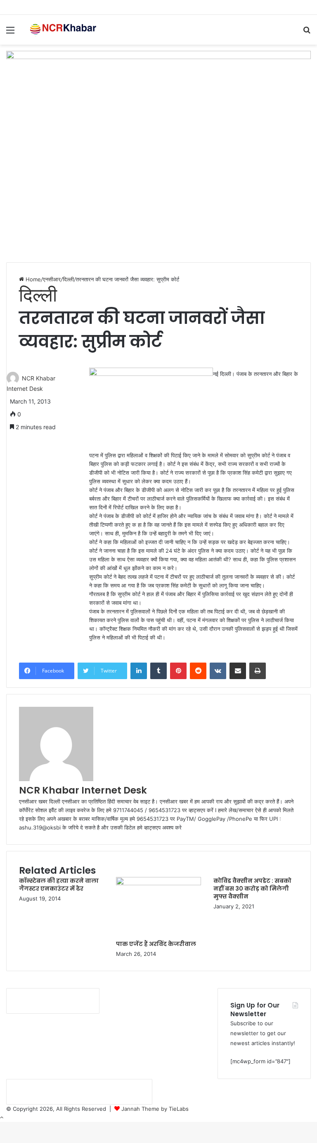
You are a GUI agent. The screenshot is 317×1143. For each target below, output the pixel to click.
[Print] (257, 671)
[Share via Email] (237, 671)
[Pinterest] (178, 671)
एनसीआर (52, 279)
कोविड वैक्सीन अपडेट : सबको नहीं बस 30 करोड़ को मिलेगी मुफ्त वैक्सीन (252, 889)
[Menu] (10, 33)
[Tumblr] (158, 671)
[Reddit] (198, 671)
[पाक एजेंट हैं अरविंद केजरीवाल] (158, 883)
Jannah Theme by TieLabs (155, 1108)
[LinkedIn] (138, 671)
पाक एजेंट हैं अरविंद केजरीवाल (156, 944)
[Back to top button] (1, 1117)
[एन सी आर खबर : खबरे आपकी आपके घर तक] (64, 30)
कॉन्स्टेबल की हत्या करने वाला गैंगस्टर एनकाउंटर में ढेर (59, 885)
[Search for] (307, 33)
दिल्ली (68, 279)
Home (32, 279)
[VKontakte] (218, 671)
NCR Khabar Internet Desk (83, 790)
